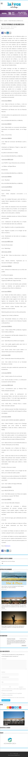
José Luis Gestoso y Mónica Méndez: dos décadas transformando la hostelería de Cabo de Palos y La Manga (13, 607)
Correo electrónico (5, 677)
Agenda (5, 20)
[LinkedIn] (18, 707)
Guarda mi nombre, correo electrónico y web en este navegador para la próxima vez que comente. (13, 689)
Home (1, 20)
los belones (12, 28)
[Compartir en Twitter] (5, 33)
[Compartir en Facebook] (2, 33)
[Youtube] (20, 707)
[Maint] (14, 13)
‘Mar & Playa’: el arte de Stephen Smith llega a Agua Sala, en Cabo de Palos (12, 587)
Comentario (4, 658)
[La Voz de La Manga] (14, 5)
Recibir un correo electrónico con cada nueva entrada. (14, 697)
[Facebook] (13, 707)
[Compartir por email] (10, 33)
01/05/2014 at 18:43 (23, 638)
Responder (24, 645)
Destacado (8, 28)
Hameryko (8, 546)
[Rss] (8, 707)
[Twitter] (15, 707)
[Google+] (10, 707)
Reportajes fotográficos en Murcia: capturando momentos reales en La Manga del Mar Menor (12, 626)
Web (2, 682)
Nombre (3, 672)
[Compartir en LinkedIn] (8, 33)
